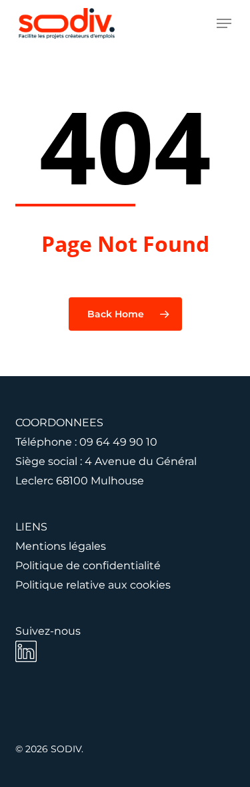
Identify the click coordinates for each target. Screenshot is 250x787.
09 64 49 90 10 (118, 442)
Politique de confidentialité (88, 565)
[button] (224, 23)
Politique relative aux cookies (93, 585)
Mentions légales (60, 546)
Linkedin (26, 651)
